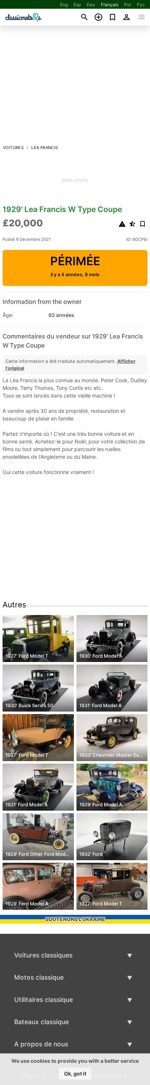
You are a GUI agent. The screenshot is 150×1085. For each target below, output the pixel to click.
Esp (77, 4)
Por (127, 4)
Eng (64, 4)
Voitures (13, 147)
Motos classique (39, 977)
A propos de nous (41, 1044)
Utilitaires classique (43, 999)
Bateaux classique (41, 1022)
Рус (141, 4)
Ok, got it (75, 1073)
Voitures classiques (43, 955)
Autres (14, 604)
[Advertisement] (75, 87)
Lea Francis (44, 147)
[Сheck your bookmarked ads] (113, 17)
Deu (91, 4)
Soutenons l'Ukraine (75, 919)
